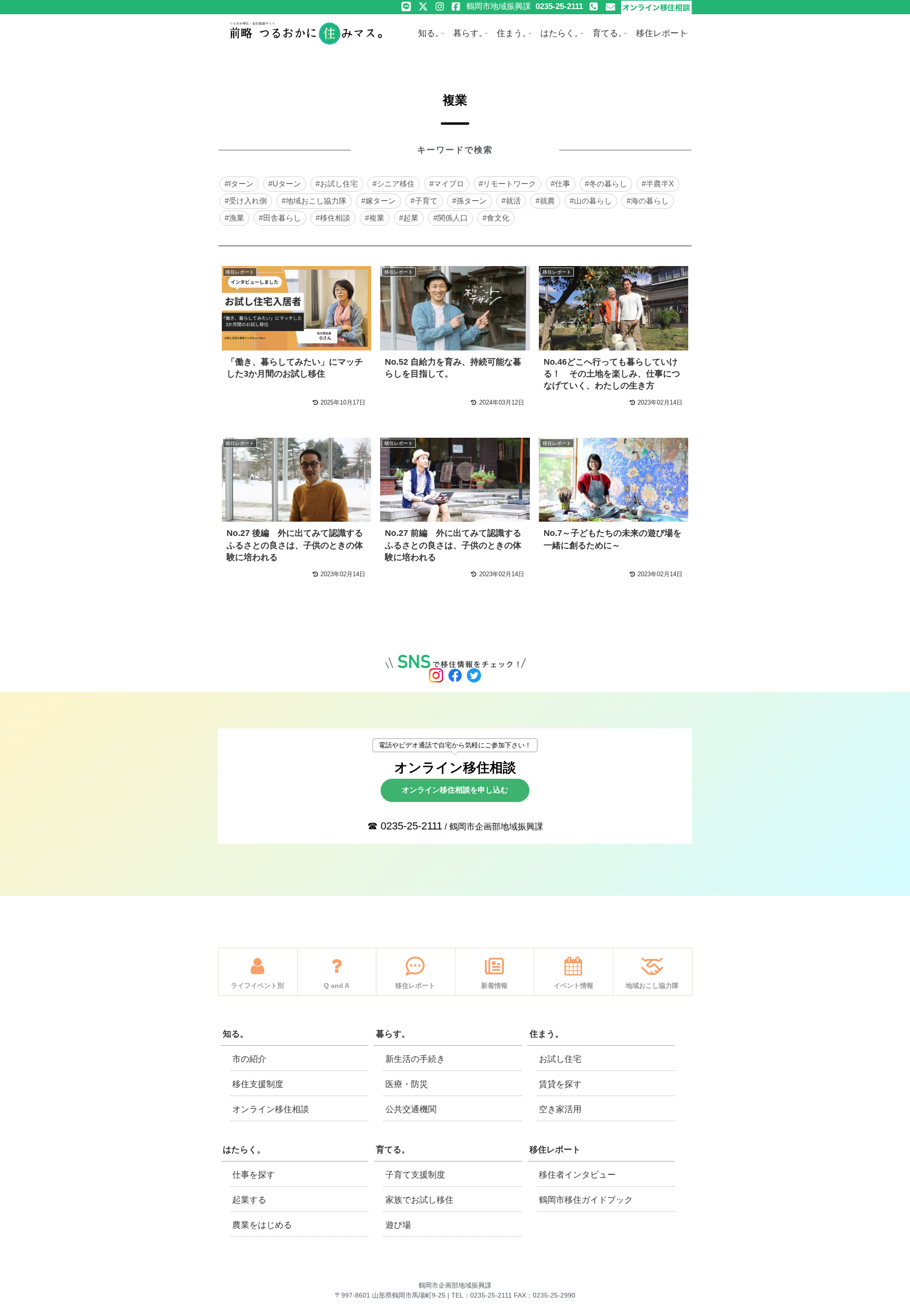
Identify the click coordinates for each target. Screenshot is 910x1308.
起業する (249, 1200)
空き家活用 (560, 1109)
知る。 (235, 1034)
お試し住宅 (560, 1059)
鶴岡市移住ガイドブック (586, 1200)
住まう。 (546, 1034)
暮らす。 (393, 1034)
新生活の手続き (415, 1059)
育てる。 (393, 1149)
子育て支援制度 (415, 1174)
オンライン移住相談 (270, 1109)
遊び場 (398, 1225)
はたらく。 (244, 1149)
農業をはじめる (262, 1225)
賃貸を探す (560, 1084)
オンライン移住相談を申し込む (455, 790)
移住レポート (555, 1149)
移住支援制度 (257, 1084)
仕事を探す (253, 1174)
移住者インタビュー (577, 1174)
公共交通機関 (411, 1109)
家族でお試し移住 (419, 1200)
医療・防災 (406, 1084)
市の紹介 (249, 1059)
